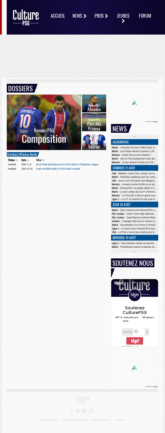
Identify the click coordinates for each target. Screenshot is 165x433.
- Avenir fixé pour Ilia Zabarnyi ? (131, 155)
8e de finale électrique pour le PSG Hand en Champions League (67, 164)
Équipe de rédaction (100, 420)
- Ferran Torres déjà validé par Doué (136, 213)
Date (23, 160)
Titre (38, 160)
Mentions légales (48, 420)
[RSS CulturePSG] (91, 410)
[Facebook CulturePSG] (72, 410)
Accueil (58, 15)
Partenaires (119, 420)
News (78, 15)
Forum (145, 15)
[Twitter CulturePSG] (77, 410)
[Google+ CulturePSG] (84, 410)
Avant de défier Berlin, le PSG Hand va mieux (58, 168)
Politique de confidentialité (74, 420)
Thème (11, 160)
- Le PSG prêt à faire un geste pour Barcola (137, 195)
